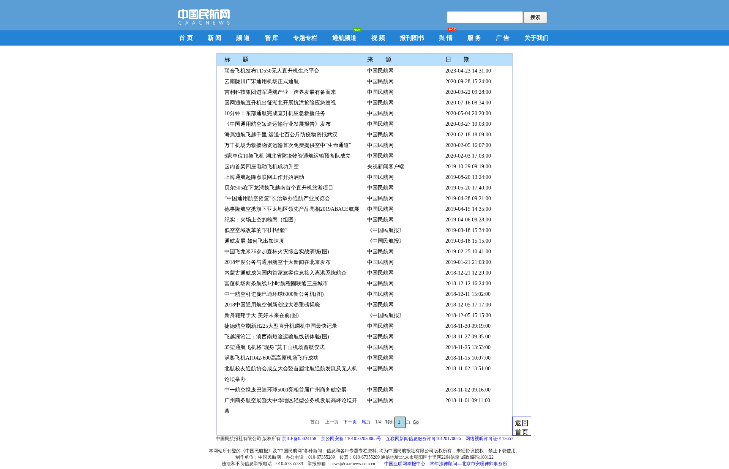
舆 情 (446, 38)
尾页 (366, 422)
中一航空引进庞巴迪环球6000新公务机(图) (274, 294)
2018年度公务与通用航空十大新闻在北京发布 (277, 262)
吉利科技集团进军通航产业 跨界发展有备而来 (280, 92)
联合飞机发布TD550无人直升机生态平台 (271, 71)
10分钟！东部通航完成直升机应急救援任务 (274, 113)
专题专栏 (305, 38)
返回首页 (522, 427)
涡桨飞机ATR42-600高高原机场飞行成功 (271, 358)
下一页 (350, 422)
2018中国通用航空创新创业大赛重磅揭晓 (272, 305)
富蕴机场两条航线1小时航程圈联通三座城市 (276, 283)
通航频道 (344, 38)
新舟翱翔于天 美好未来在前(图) (261, 315)
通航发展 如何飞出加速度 (254, 241)
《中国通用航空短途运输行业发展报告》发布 (277, 124)
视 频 (378, 38)
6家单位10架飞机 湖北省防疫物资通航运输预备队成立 (287, 156)
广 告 (503, 38)
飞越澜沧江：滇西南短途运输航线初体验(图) (276, 337)
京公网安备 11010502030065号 (351, 438)
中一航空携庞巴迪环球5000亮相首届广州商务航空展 (285, 390)
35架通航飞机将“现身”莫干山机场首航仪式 (274, 347)
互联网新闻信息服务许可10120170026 (423, 438)
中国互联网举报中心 (404, 463)
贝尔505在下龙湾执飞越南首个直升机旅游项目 (278, 188)
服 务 (474, 38)
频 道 (243, 38)
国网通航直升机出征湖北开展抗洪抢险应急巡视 (280, 103)
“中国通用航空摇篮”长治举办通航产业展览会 (277, 198)
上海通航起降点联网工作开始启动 (264, 177)
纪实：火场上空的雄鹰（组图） (261, 220)
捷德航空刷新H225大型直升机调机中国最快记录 (280, 326)
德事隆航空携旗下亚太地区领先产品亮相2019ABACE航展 (291, 209)
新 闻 (214, 38)
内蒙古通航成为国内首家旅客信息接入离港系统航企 (285, 273)
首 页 (186, 38)
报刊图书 (412, 38)
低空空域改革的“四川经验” (255, 230)
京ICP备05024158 (299, 438)
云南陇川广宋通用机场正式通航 (261, 81)
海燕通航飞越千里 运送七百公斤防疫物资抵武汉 (281, 134)
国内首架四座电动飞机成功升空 (261, 166)
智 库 (271, 38)
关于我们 (536, 38)
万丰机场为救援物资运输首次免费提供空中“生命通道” (287, 145)
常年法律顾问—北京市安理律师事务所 (468, 463)
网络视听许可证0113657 (489, 438)
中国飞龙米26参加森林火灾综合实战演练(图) (276, 251)
